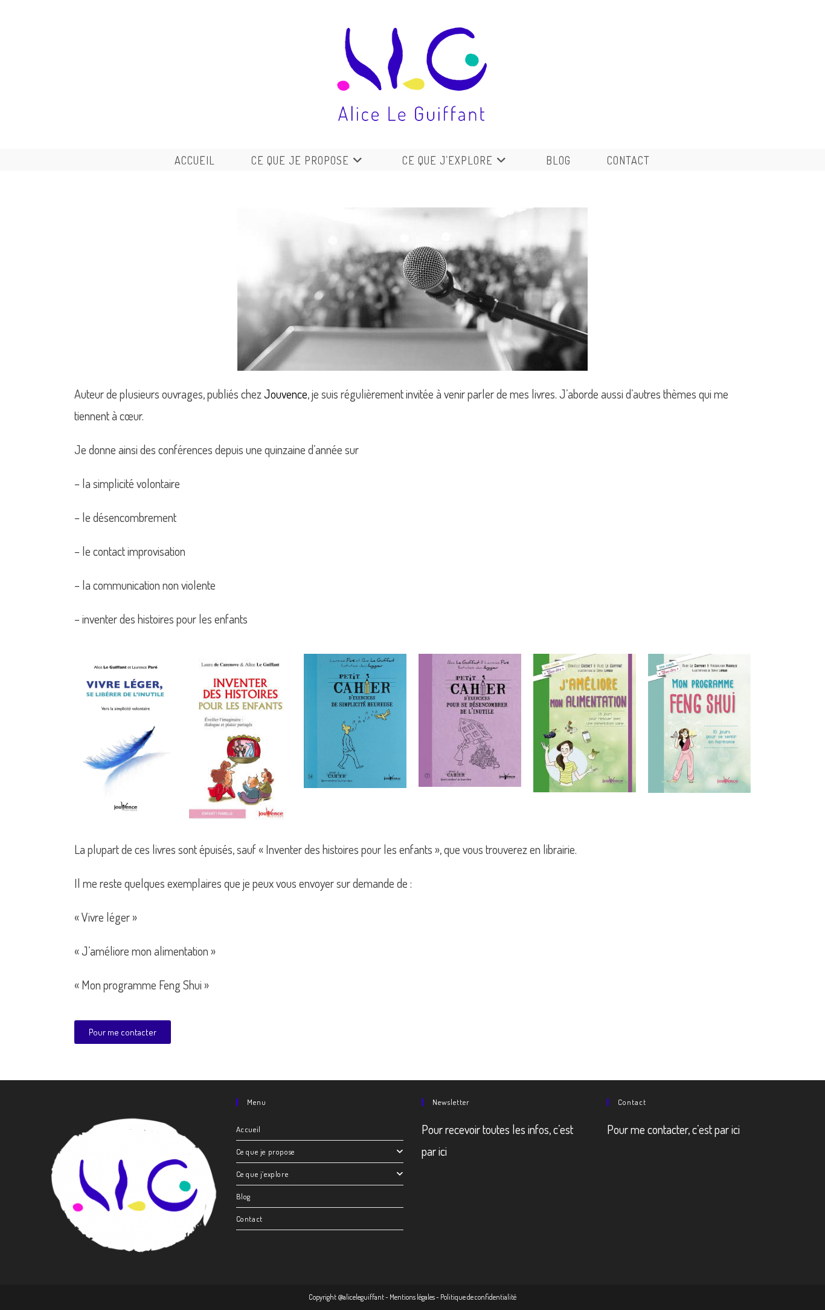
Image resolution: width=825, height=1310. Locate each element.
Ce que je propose (265, 1151)
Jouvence (285, 394)
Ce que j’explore (262, 1174)
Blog (243, 1196)
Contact (249, 1219)
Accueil (248, 1129)
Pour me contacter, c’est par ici (673, 1129)
